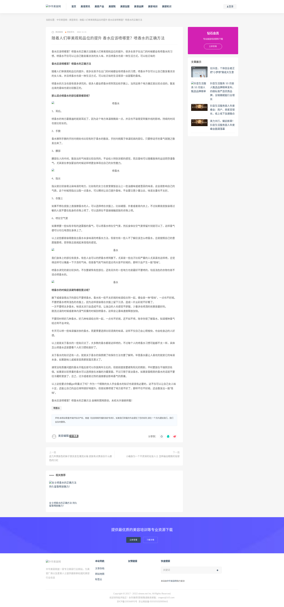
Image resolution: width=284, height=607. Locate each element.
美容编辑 (63, 436)
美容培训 (152, 6)
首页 (73, 6)
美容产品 (99, 6)
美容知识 (166, 6)
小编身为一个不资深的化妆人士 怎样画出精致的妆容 (153, 456)
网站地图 (99, 574)
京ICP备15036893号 (127, 602)
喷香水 (56, 408)
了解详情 (150, 540)
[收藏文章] (161, 436)
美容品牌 (138, 6)
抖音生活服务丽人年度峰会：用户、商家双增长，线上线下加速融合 (222, 110)
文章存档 (99, 568)
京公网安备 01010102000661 (153, 602)
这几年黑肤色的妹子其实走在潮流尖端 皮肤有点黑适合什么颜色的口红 (80, 458)
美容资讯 (85, 6)
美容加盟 (125, 6)
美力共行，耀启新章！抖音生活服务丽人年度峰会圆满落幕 (222, 125)
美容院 (112, 6)
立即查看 (133, 540)
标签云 (98, 579)
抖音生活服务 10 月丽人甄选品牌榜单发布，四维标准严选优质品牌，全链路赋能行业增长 (222, 91)
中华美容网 (62, 20)
